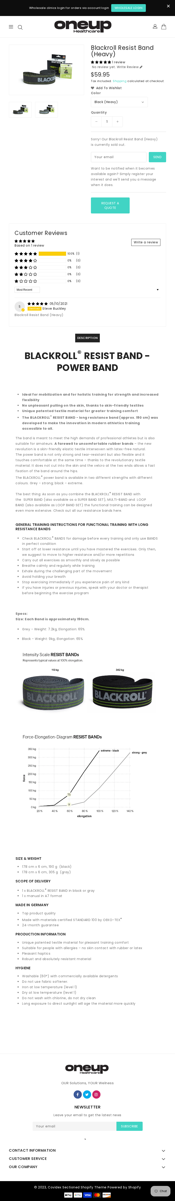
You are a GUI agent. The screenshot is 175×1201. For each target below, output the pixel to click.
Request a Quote (110, 205)
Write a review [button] (146, 242)
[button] (101, 62)
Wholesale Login (129, 8)
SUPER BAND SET (91, 499)
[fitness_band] (33, 499)
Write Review (128, 67)
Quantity (99, 112)
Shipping (120, 81)
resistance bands (98, 510)
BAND (38, 499)
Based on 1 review (29, 245)
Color (96, 93)
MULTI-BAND (117, 499)
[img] (38, 303)
